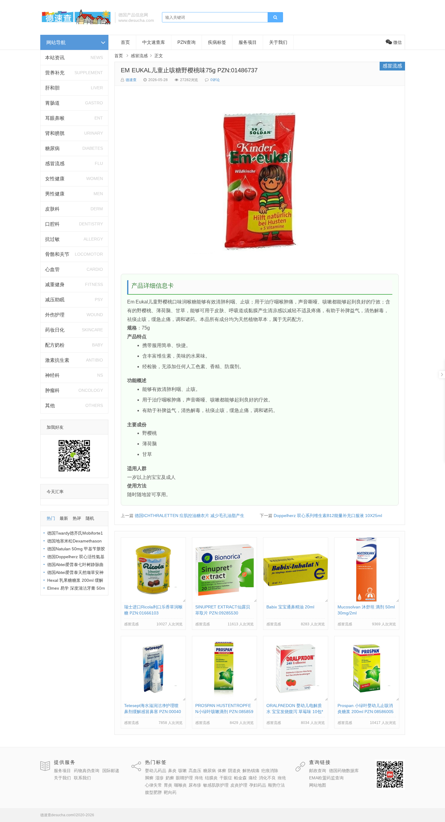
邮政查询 (317, 770)
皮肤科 (52, 208)
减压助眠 (54, 299)
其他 (50, 405)
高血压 (195, 770)
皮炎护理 (238, 785)
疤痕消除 (269, 770)
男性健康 (54, 193)
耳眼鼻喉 (54, 118)
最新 (64, 518)
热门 (51, 518)
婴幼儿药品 (155, 770)
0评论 (215, 80)
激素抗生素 (57, 360)
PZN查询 (186, 42)
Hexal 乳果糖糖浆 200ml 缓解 (75, 580)
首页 (125, 42)
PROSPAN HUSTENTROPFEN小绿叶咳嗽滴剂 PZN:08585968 (224, 711)
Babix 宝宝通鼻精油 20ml (290, 606)
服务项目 (248, 42)
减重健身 (54, 284)
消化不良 (267, 777)
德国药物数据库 (344, 770)
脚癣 (149, 777)
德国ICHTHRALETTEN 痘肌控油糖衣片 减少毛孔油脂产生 (189, 515)
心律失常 (153, 785)
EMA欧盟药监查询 (326, 777)
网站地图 (317, 785)
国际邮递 (110, 770)
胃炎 (168, 785)
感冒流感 (54, 163)
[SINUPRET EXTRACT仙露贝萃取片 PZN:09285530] (224, 600)
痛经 (253, 777)
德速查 (131, 80)
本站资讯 (54, 57)
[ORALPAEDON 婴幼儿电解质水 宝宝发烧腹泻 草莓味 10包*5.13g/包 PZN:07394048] (295, 699)
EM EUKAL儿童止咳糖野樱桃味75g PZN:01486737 (189, 70)
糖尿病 (52, 148)
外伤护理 (54, 314)
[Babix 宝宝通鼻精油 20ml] (295, 600)
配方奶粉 (54, 345)
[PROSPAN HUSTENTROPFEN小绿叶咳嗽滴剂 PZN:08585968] (224, 699)
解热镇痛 (250, 770)
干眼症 (225, 777)
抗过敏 (52, 239)
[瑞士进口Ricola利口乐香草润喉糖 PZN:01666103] (153, 600)
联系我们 (82, 777)
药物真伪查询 (86, 770)
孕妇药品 (257, 785)
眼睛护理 (184, 777)
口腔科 (52, 224)
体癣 (222, 770)
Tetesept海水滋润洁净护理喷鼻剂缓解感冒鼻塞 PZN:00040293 (152, 711)
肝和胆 (52, 87)
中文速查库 (153, 42)
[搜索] (275, 17)
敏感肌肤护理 (216, 785)
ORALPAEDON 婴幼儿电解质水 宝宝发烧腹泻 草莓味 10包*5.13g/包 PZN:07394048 (294, 711)
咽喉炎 (180, 785)
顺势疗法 (276, 785)
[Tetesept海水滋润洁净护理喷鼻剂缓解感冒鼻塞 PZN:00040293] (153, 699)
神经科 (52, 375)
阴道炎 (234, 770)
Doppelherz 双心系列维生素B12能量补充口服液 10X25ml (328, 515)
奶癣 (170, 777)
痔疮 (199, 777)
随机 (90, 518)
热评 (77, 518)
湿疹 (159, 777)
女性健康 (54, 178)
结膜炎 (211, 777)
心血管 (52, 269)
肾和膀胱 (54, 133)
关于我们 (278, 42)
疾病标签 (217, 42)
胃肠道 (52, 103)
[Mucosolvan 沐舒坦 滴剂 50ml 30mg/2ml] (367, 600)
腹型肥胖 (153, 792)
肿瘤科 (52, 390)
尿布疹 (195, 785)
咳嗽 (182, 770)
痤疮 (282, 777)
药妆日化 (54, 329)
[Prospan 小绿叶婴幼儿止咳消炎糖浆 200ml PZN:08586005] (367, 699)
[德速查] (75, 22)
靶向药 (170, 792)
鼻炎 (172, 770)
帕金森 (240, 777)
